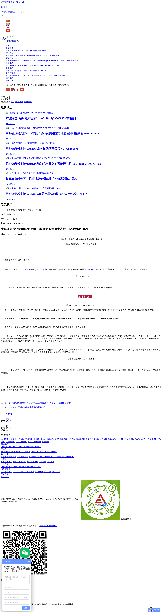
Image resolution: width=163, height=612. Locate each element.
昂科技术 (42, 269)
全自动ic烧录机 (39, 439)
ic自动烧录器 (18, 439)
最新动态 (9, 48)
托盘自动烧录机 (78, 439)
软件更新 (42, 51)
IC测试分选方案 (71, 61)
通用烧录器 (20, 56)
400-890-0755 (13, 41)
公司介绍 (9, 71)
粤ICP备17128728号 (48, 526)
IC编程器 (29, 439)
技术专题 (17, 51)
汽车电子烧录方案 (13, 61)
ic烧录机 (103, 439)
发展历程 (26, 71)
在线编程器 (46, 56)
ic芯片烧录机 (21, 442)
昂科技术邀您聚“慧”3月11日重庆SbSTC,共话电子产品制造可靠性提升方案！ (41, 403)
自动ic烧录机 (113, 439)
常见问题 (26, 51)
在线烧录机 (10, 442)
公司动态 (9, 51)
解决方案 (9, 58)
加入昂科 (9, 78)
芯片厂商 (21, 76)
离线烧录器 (138, 439)
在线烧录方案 (27, 61)
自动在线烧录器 (92, 439)
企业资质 (34, 71)
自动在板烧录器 (34, 442)
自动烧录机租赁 (40, 61)
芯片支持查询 (11, 76)
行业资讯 (34, 51)
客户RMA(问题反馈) (48, 76)
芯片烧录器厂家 (64, 439)
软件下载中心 (11, 66)
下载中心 (9, 63)
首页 (8, 46)
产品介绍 (9, 53)
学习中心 (61, 76)
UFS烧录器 (30, 56)
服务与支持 (10, 73)
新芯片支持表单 (32, 76)
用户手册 (55, 66)
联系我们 (42, 71)
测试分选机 (56, 56)
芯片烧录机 (148, 439)
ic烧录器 (45, 442)
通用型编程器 (6, 439)
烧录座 (38, 56)
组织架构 (17, 71)
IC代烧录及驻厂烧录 (55, 61)
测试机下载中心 (24, 66)
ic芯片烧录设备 (126, 439)
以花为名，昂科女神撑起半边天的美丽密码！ (28, 407)
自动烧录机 (10, 56)
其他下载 (47, 66)
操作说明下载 (37, 66)
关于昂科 (9, 68)
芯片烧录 (28, 269)
